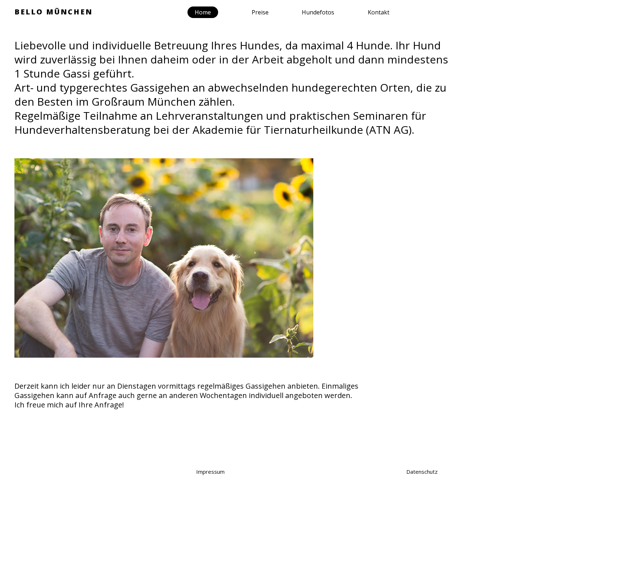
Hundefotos (318, 12)
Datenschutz (422, 471)
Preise (260, 12)
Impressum (210, 471)
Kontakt (378, 12)
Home (203, 12)
